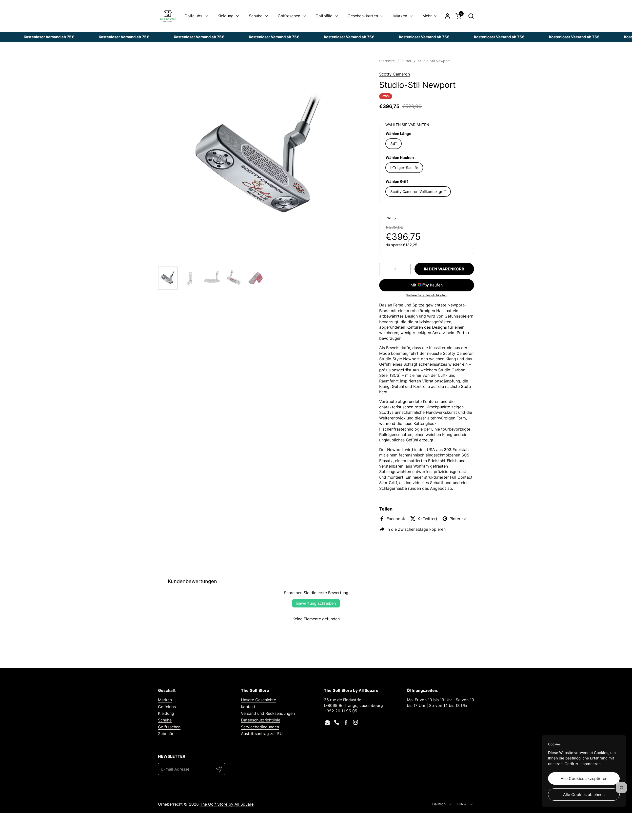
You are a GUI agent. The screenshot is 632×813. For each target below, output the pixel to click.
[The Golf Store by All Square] (168, 16)
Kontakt (248, 706)
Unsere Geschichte (258, 699)
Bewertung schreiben (316, 603)
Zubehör (166, 733)
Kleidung (166, 713)
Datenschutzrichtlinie (260, 720)
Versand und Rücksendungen (268, 713)
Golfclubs (167, 706)
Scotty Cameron (394, 74)
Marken (165, 699)
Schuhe (165, 720)
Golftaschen (169, 726)
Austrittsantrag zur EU (262, 733)
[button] (471, 16)
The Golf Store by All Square (227, 804)
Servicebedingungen (260, 726)
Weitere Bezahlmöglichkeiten (426, 295)
